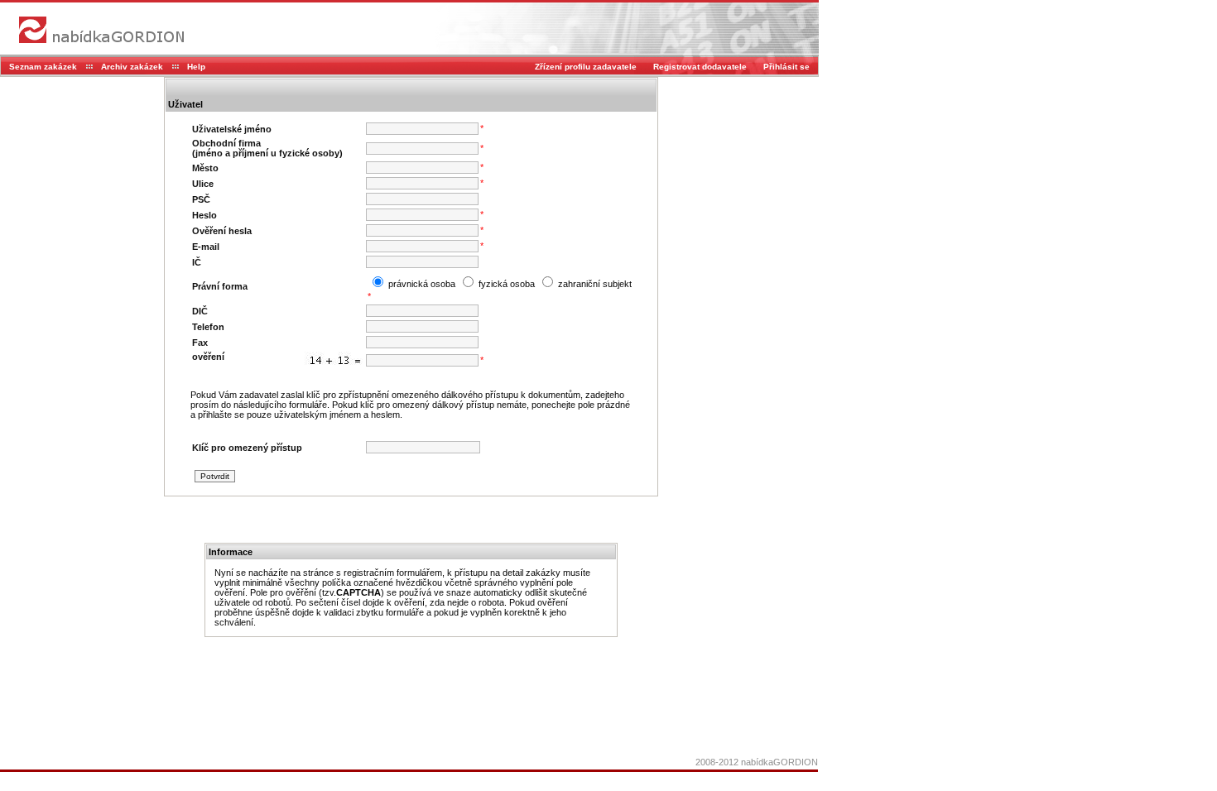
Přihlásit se (786, 66)
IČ (196, 262)
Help (196, 66)
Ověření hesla (222, 231)
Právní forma (220, 286)
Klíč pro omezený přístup (247, 448)
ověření (208, 357)
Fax (200, 343)
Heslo (204, 215)
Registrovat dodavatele (700, 66)
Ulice (203, 184)
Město (205, 168)
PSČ (201, 199)
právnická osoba (420, 284)
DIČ (200, 311)
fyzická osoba (505, 284)
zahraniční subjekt (594, 284)
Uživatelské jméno (232, 129)
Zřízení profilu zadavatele (586, 66)
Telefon (208, 327)
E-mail (205, 247)
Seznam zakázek (43, 66)
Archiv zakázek (132, 66)
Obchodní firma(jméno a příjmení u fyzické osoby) (267, 148)
